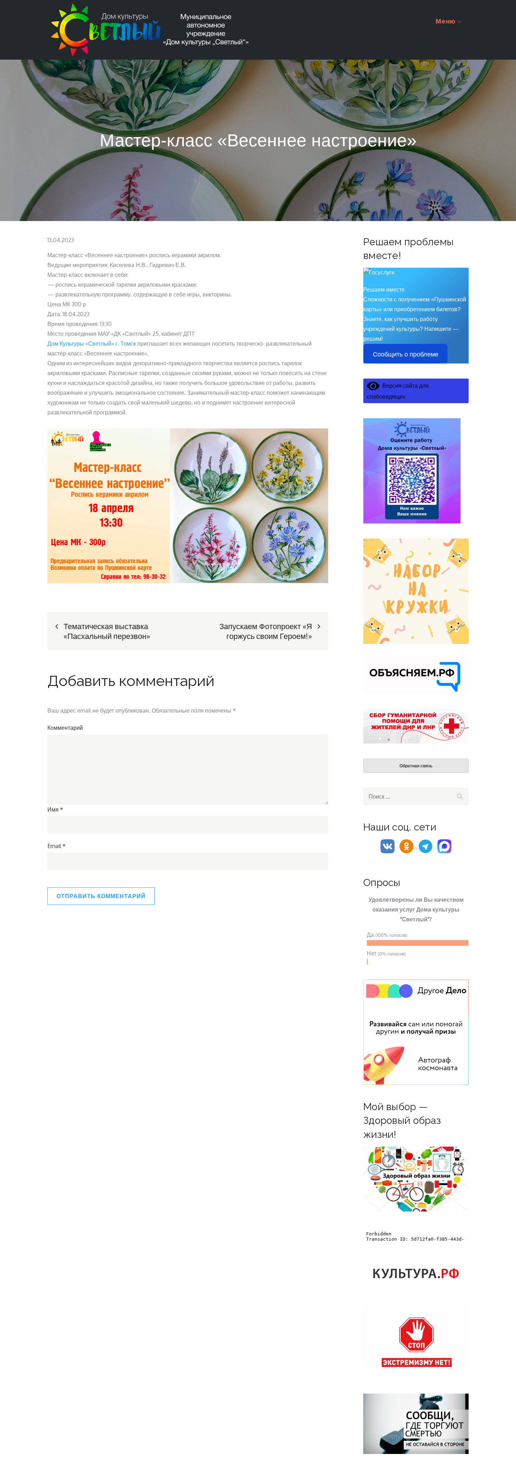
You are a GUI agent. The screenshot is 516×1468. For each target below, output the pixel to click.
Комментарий (65, 727)
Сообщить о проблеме (405, 354)
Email (56, 845)
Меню (446, 20)
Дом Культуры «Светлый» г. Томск (91, 343)
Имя (55, 809)
